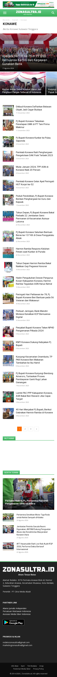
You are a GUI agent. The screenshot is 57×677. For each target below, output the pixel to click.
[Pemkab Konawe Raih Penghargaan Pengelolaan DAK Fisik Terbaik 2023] (8, 156)
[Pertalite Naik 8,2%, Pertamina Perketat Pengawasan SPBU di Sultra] (28, 494)
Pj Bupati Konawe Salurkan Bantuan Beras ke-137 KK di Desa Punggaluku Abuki (35, 235)
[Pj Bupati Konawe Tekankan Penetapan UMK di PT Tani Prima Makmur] (8, 125)
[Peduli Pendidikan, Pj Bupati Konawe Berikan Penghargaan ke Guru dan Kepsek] (8, 199)
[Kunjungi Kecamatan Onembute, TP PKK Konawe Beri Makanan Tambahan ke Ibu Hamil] (8, 360)
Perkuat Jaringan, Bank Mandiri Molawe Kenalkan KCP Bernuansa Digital (33, 314)
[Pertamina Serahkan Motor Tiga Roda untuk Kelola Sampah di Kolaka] (8, 517)
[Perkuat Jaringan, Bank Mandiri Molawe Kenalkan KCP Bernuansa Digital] (8, 314)
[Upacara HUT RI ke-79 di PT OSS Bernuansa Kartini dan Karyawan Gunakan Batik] (28, 52)
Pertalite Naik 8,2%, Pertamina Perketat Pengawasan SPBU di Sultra (26, 502)
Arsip (41, 666)
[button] (4, 13)
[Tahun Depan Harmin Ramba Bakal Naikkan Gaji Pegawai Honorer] (8, 267)
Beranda (6, 20)
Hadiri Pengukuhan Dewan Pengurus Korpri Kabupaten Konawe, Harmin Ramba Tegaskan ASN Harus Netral (34, 280)
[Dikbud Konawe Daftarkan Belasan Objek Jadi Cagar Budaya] (8, 110)
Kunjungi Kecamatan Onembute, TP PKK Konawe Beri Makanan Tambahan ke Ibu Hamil (34, 359)
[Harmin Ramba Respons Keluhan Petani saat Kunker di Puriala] (8, 252)
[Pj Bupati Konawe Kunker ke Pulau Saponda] (8, 141)
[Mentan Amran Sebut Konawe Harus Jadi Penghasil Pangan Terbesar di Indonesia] (23, 89)
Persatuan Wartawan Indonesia (17, 611)
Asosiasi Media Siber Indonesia (16, 614)
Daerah (15, 20)
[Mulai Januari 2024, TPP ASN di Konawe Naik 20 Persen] (8, 170)
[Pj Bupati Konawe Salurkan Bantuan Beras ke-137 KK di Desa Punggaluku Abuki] (8, 236)
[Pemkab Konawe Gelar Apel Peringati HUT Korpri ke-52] (8, 185)
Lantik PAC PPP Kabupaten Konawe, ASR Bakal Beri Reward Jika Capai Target (34, 396)
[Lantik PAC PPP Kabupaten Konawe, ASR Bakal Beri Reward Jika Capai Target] (8, 396)
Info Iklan (14, 666)
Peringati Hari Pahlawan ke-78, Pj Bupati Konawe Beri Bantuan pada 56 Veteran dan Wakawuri (35, 297)
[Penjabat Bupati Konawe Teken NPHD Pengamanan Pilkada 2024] (8, 331)
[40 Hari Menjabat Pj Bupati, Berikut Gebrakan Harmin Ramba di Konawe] (8, 413)
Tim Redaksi (32, 666)
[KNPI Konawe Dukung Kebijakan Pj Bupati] (8, 346)
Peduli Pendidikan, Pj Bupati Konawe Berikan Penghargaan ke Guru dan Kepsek (34, 199)
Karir (23, 666)
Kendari (50, 583)
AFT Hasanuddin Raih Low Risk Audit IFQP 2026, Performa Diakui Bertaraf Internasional (35, 546)
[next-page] (36, 429)
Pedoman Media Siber (22, 669)
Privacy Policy (38, 669)
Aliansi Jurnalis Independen (14, 608)
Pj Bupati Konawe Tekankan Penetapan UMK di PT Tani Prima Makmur (33, 124)
